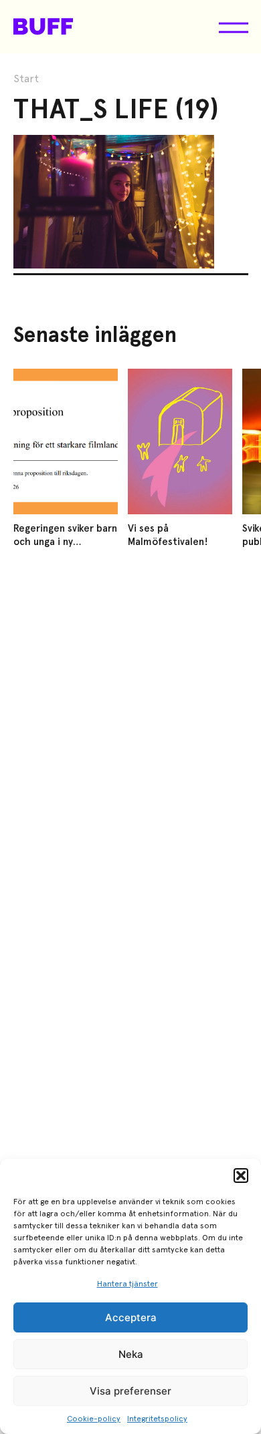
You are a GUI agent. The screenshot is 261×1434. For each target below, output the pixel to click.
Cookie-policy (93, 1418)
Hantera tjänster (127, 1283)
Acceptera (131, 1317)
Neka (130, 1354)
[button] (241, 1175)
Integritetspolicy (157, 1418)
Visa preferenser (130, 1391)
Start (26, 78)
